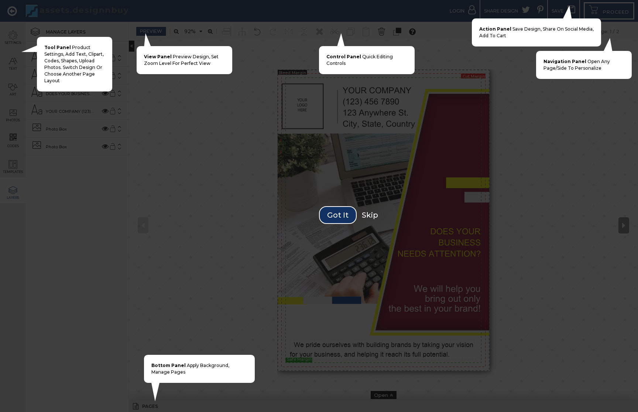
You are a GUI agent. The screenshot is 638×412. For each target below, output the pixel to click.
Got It (338, 215)
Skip (370, 215)
